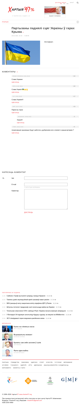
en (67, 3)
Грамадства (15, 362)
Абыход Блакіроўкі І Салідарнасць (56, 365)
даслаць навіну (60, 2)
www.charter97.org (25, 394)
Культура (49, 362)
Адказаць (15, 82)
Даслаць (28, 212)
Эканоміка (25, 362)
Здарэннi (34, 362)
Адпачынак (38, 365)
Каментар (15, 191)
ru (64, 3)
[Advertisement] (40, 153)
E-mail (14, 184)
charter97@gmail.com (34, 400)
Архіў (72, 2)
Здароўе (23, 365)
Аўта (30, 365)
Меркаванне (6, 323)
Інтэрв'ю (5, 365)
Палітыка (5, 362)
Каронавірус (6, 367)
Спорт (42, 362)
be (61, 3)
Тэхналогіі (14, 365)
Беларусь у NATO (19, 367)
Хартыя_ (21, 9)
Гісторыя (58, 362)
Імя (13, 178)
